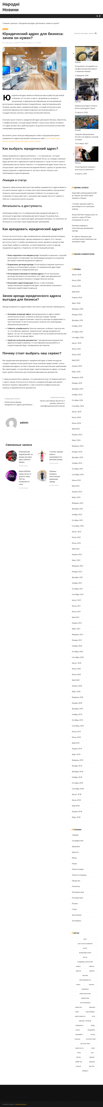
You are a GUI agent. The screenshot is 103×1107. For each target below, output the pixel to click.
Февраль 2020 (77, 697)
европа (91, 971)
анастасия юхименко (85, 943)
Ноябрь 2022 (77, 514)
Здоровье (76, 846)
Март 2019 (76, 754)
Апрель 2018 (77, 811)
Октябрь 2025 (77, 332)
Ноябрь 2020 (77, 646)
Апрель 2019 (77, 749)
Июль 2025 (76, 349)
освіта (78, 1030)
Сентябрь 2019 (78, 726)
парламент (79, 1034)
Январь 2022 (77, 572)
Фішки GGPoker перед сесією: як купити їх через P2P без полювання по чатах (85, 217)
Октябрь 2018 (77, 783)
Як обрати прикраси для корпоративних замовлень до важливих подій (84, 239)
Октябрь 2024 (77, 400)
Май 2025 (75, 360)
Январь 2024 (77, 452)
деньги (78, 971)
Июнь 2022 (76, 543)
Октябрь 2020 (77, 651)
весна (85, 957)
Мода (74, 858)
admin (39, 42)
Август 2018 (76, 794)
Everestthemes (20, 1104)
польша (77, 1039)
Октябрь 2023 (77, 469)
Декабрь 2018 (77, 771)
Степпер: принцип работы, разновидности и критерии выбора (83, 206)
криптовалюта (80, 1016)
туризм (91, 1057)
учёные (78, 1066)
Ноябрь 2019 (77, 714)
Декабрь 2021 (77, 577)
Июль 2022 (76, 537)
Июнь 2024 (76, 423)
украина (92, 1062)
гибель (91, 966)
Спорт (74, 909)
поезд (92, 1034)
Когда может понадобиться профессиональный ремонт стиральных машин (86, 68)
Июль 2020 (76, 669)
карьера (92, 1007)
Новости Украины (79, 875)
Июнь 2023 (76, 480)
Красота (75, 852)
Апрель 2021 (77, 623)
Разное (5, 29)
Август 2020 (76, 663)
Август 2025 (76, 343)
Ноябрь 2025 (77, 326)
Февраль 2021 (77, 634)
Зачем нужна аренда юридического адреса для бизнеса (18, 403)
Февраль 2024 (77, 446)
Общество (76, 881)
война (78, 966)
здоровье (85, 989)
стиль (79, 1052)
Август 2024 (76, 412)
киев (77, 1012)
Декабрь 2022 (77, 509)
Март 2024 (76, 440)
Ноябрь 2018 (77, 777)
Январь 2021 (77, 640)
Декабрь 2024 (77, 389)
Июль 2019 (76, 731)
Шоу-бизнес (77, 915)
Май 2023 (75, 486)
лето (93, 1016)
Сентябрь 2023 (78, 474)
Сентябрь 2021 (78, 594)
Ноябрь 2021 (77, 583)
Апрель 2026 (77, 297)
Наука (74, 863)
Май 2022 (75, 549)
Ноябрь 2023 (77, 463)
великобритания (85, 953)
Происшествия (78, 892)
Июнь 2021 (76, 611)
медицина (79, 1025)
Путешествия (77, 898)
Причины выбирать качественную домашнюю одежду (54, 476)
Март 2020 (76, 691)
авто (85, 939)
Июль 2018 (76, 800)
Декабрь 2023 (77, 457)
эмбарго (85, 1071)
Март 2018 (76, 817)
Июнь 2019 (76, 737)
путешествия (85, 1043)
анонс (85, 948)
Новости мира (77, 869)
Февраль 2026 (77, 309)
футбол (92, 1066)
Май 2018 (75, 806)
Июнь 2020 (76, 674)
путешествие (91, 1039)
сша (92, 1052)
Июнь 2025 (76, 354)
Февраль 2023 (77, 503)
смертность (79, 1048)
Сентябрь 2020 (78, 657)
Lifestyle (75, 835)
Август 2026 (76, 274)
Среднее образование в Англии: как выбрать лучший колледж (86, 137)
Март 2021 (76, 629)
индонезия (85, 998)
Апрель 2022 (77, 554)
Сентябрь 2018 (78, 789)
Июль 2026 (76, 280)
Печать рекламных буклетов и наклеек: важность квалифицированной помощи (52, 403)
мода (93, 1025)
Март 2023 (76, 497)
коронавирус (90, 1012)
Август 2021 (76, 600)
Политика (76, 886)
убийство (78, 1062)
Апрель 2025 (77, 366)
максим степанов (85, 1021)
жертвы (85, 975)
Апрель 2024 (77, 434)
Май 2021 (75, 617)
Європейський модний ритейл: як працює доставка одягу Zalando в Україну (26, 457)
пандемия (91, 1030)
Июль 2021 (76, 606)
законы (91, 984)
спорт (93, 1048)
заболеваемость (85, 980)
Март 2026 (76, 303)
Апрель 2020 (77, 686)
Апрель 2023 (77, 492)
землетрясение (85, 993)
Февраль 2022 (77, 566)
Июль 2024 (76, 417)
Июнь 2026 (76, 286)
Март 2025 (76, 372)
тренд (78, 1057)
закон (78, 984)
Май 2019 (75, 743)
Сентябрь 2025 (78, 337)
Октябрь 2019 (77, 720)
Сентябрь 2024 (78, 406)
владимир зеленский (85, 962)
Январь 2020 (77, 703)
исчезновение (85, 1003)
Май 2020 (75, 680)
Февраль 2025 (77, 377)
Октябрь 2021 (77, 589)
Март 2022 (76, 560)
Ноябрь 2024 (77, 394)
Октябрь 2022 (77, 520)
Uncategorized (77, 841)
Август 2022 (76, 532)
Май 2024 (75, 429)
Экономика (76, 921)
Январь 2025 (77, 383)
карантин (78, 1007)
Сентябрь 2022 (78, 526)
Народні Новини (11, 7)
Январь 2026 (77, 314)
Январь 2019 (77, 766)
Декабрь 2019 (77, 709)
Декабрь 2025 (77, 320)
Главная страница (10, 23)
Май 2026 (75, 292)
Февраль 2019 (77, 760)
